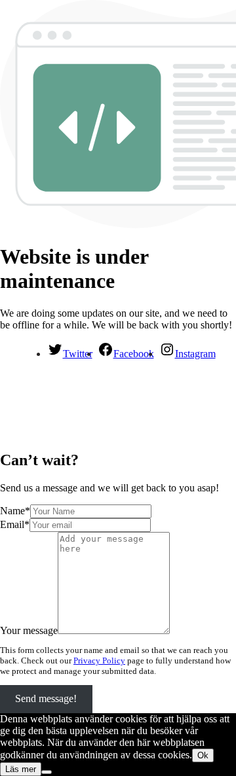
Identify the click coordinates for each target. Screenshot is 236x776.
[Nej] (46, 772)
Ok (202, 755)
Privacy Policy (99, 660)
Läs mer (20, 769)
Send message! (46, 698)
